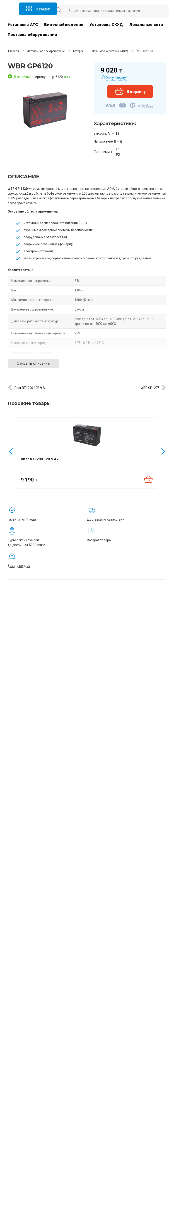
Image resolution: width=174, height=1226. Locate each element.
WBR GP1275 (150, 388)
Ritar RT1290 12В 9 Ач (30, 388)
